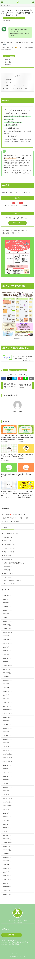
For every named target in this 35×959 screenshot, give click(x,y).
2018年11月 (7, 894)
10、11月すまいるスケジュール (11, 521)
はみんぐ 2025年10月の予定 (15, 85)
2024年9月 (7, 676)
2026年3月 (7, 614)
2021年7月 (7, 816)
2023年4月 (7, 739)
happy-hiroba (17, 411)
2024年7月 (7, 684)
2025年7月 (7, 643)
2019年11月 (7, 890)
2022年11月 (7, 757)
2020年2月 (7, 879)
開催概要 (8, 79)
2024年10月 (7, 673)
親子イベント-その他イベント (12, 580)
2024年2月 (7, 702)
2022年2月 (7, 791)
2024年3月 (7, 698)
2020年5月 (7, 868)
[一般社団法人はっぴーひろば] (17, 2)
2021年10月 (7, 805)
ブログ (7, 555)
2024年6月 (7, 687)
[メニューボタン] (2, 2)
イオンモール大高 (10, 544)
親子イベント (9, 573)
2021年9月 (7, 809)
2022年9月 (7, 765)
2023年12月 (7, 710)
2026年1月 (7, 621)
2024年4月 (7, 695)
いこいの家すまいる (11, 533)
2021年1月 (7, 839)
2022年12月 (7, 754)
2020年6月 (7, 864)
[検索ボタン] (33, 2)
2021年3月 (7, 831)
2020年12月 (7, 842)
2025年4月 (7, 654)
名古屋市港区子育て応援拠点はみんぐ (16, 17)
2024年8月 (7, 680)
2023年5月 (7, 735)
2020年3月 (7, 875)
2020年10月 (7, 850)
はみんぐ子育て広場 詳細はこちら (16, 88)
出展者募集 (8, 559)
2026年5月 (7, 606)
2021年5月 (7, 824)
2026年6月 (7, 603)
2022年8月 (7, 768)
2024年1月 (7, 706)
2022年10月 (7, 761)
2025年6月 (7, 647)
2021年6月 (7, 820)
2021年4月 (7, 828)
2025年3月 (7, 658)
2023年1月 (7, 750)
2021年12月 (7, 798)
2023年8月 (7, 724)
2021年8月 (7, 813)
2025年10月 (7, 632)
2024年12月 (7, 665)
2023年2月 (7, 746)
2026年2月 (7, 617)
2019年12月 (7, 887)
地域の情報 (8, 566)
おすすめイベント (10, 537)
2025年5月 (7, 650)
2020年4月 (7, 872)
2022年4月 (7, 783)
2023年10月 (7, 717)
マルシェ (7, 577)
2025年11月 (7, 628)
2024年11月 (7, 669)
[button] (3, 378)
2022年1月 (7, 794)
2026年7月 (7, 599)
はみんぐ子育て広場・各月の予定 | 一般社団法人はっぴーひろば (22, 357)
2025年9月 (7, 636)
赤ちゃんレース (9, 583)
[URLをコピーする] (31, 378)
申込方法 (8, 82)
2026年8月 (7, 595)
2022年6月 (7, 776)
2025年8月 (7, 639)
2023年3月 (7, 743)
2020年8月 (7, 857)
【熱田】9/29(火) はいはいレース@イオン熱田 (15, 518)
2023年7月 (7, 728)
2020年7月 (7, 861)
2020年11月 (7, 846)
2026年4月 (7, 610)
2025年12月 (7, 625)
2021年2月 (7, 835)
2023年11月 (7, 713)
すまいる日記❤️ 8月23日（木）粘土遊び (14, 514)
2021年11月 (7, 802)
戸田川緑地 (8, 570)
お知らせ (5, 17)
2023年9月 (7, 721)
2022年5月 (7, 780)
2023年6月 (7, 732)
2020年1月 (7, 883)
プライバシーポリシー (17, 953)
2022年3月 (7, 787)
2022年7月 (7, 772)
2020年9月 (7, 853)
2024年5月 (7, 691)
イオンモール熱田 (10, 552)
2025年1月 (7, 662)
